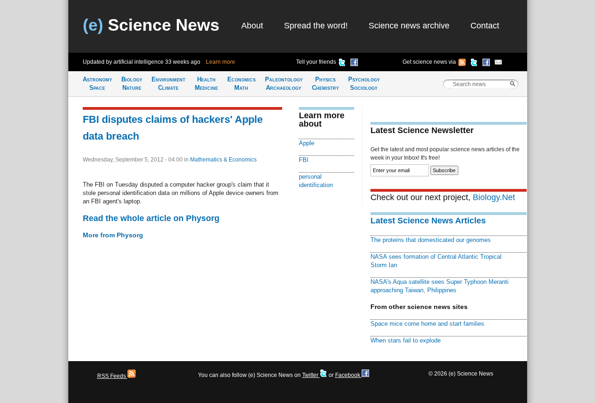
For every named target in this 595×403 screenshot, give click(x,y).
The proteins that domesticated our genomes (430, 239)
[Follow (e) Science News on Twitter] (474, 64)
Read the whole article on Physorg (151, 218)
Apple (306, 143)
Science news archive (409, 25)
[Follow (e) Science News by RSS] (462, 64)
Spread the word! (316, 25)
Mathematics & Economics (223, 159)
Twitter (311, 375)
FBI (304, 159)
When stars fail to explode (405, 340)
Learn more (220, 62)
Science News (151, 24)
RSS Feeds (112, 376)
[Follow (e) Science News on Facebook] (486, 64)
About (252, 25)
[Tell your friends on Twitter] (342, 64)
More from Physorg (113, 235)
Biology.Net (494, 197)
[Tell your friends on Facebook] (354, 64)
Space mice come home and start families (427, 323)
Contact (484, 25)
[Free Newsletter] (498, 64)
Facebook (348, 375)
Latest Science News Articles (428, 220)
